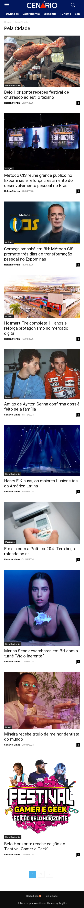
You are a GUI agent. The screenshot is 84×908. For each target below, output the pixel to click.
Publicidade (51, 896)
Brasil (8, 727)
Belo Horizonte (12, 85)
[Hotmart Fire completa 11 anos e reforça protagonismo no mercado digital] (42, 296)
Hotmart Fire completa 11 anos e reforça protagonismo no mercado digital (36, 328)
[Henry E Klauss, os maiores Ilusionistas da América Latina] (42, 450)
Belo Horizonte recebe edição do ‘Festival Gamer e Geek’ (34, 846)
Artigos (8, 168)
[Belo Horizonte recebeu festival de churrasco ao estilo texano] (42, 61)
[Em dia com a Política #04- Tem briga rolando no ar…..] (42, 523)
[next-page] (49, 874)
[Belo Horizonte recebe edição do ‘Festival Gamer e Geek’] (42, 797)
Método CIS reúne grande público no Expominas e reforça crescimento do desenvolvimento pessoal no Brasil (38, 180)
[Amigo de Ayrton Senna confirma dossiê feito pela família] (42, 374)
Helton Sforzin (12, 102)
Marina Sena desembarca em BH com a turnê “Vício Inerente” (41, 653)
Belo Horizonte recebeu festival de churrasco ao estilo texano (36, 95)
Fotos (8, 397)
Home (7, 22)
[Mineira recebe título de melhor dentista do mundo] (42, 700)
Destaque (10, 541)
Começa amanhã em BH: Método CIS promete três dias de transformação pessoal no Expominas (39, 254)
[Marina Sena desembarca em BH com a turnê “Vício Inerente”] (42, 608)
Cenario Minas (12, 414)
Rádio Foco (32, 896)
